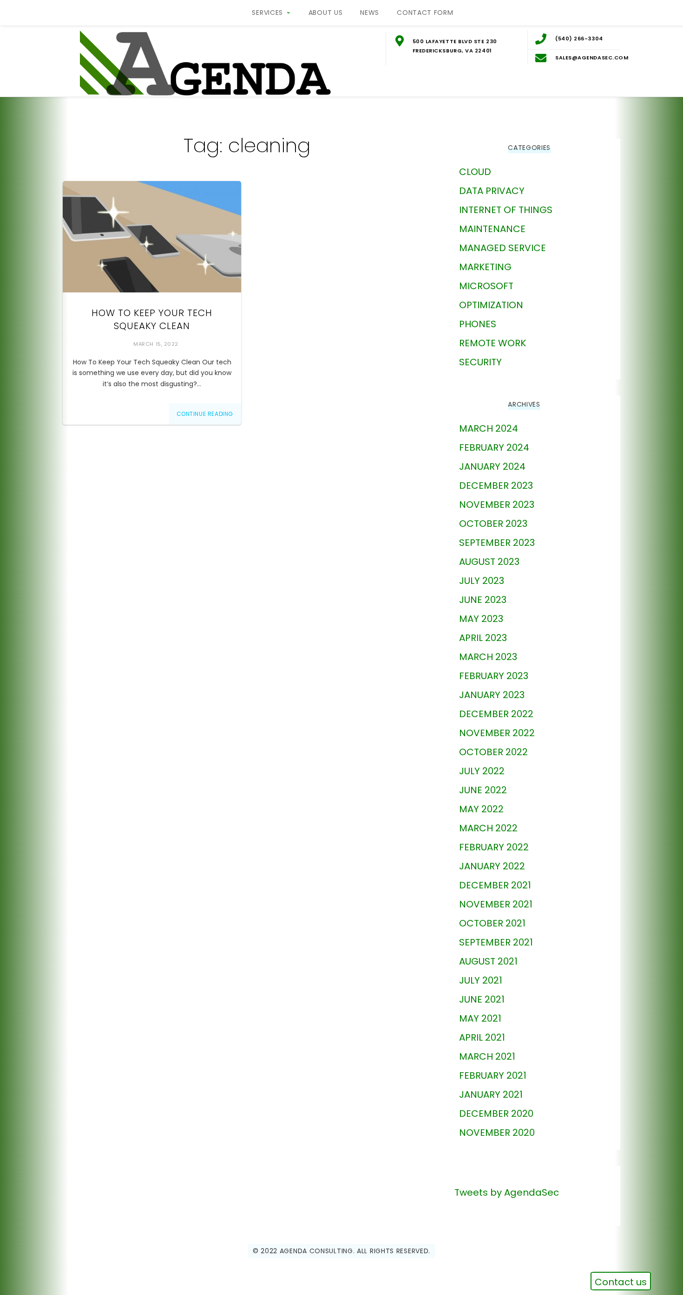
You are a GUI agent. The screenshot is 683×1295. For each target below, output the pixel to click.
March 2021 (487, 1056)
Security (480, 362)
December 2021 (495, 885)
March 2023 (488, 656)
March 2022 (488, 828)
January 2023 (492, 694)
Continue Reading (205, 414)
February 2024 (494, 447)
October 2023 (493, 523)
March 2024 (488, 428)
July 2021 (480, 980)
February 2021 (492, 1075)
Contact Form (425, 12)
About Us (326, 12)
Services (267, 12)
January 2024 (492, 466)
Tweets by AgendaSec (506, 1192)
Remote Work (492, 343)
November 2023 (496, 504)
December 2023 (496, 485)
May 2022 (481, 809)
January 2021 (491, 1094)
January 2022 (492, 866)
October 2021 (492, 923)
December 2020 (496, 1113)
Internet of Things (505, 209)
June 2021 (482, 999)
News (369, 12)
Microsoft (486, 285)
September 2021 (496, 942)
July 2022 (482, 770)
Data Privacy (492, 190)
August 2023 (489, 561)
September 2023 (497, 542)
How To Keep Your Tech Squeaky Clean (152, 319)
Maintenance (492, 228)
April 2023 (483, 637)
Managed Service (502, 247)
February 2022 (494, 847)
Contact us (621, 1282)
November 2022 (497, 732)
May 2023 (481, 618)
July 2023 (481, 580)
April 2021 (482, 1037)
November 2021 (495, 904)
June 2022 (483, 789)
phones (477, 323)
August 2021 (488, 961)
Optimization (491, 304)
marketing (485, 266)
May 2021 (480, 1018)
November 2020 (497, 1132)
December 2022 (496, 713)
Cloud (475, 171)
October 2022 (493, 751)
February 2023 (493, 675)
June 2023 (482, 599)
